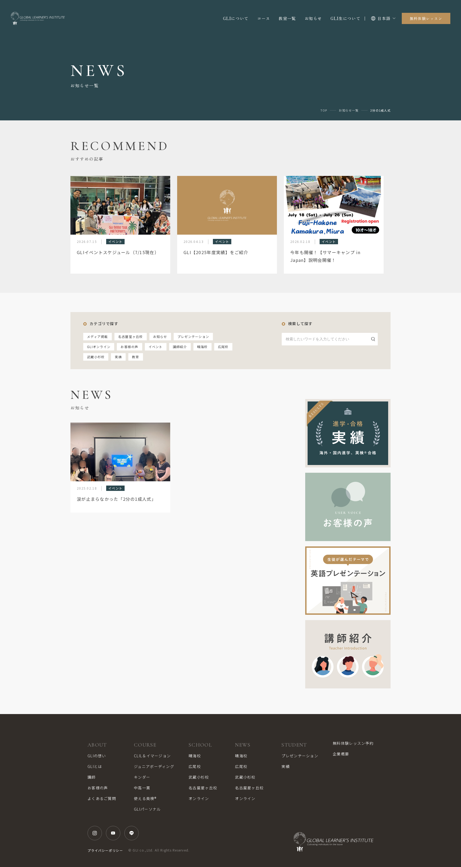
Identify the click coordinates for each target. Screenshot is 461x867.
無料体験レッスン (426, 18)
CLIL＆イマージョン (152, 755)
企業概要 (341, 753)
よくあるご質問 (102, 798)
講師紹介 (180, 346)
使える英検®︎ (145, 798)
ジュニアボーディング (154, 766)
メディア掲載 (97, 336)
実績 (118, 356)
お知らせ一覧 (349, 110)
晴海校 (202, 346)
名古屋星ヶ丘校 (130, 336)
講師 (92, 777)
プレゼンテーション (193, 336)
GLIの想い (97, 755)
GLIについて (236, 18)
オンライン (199, 798)
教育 (135, 356)
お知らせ (313, 18)
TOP (323, 110)
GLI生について (345, 18)
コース (263, 18)
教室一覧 (287, 18)
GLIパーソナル (147, 809)
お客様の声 (129, 346)
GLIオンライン (98, 346)
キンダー (142, 777)
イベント (156, 346)
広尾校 (223, 346)
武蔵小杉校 (96, 356)
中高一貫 (142, 787)
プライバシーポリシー (105, 850)
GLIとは (95, 766)
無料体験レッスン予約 (353, 743)
